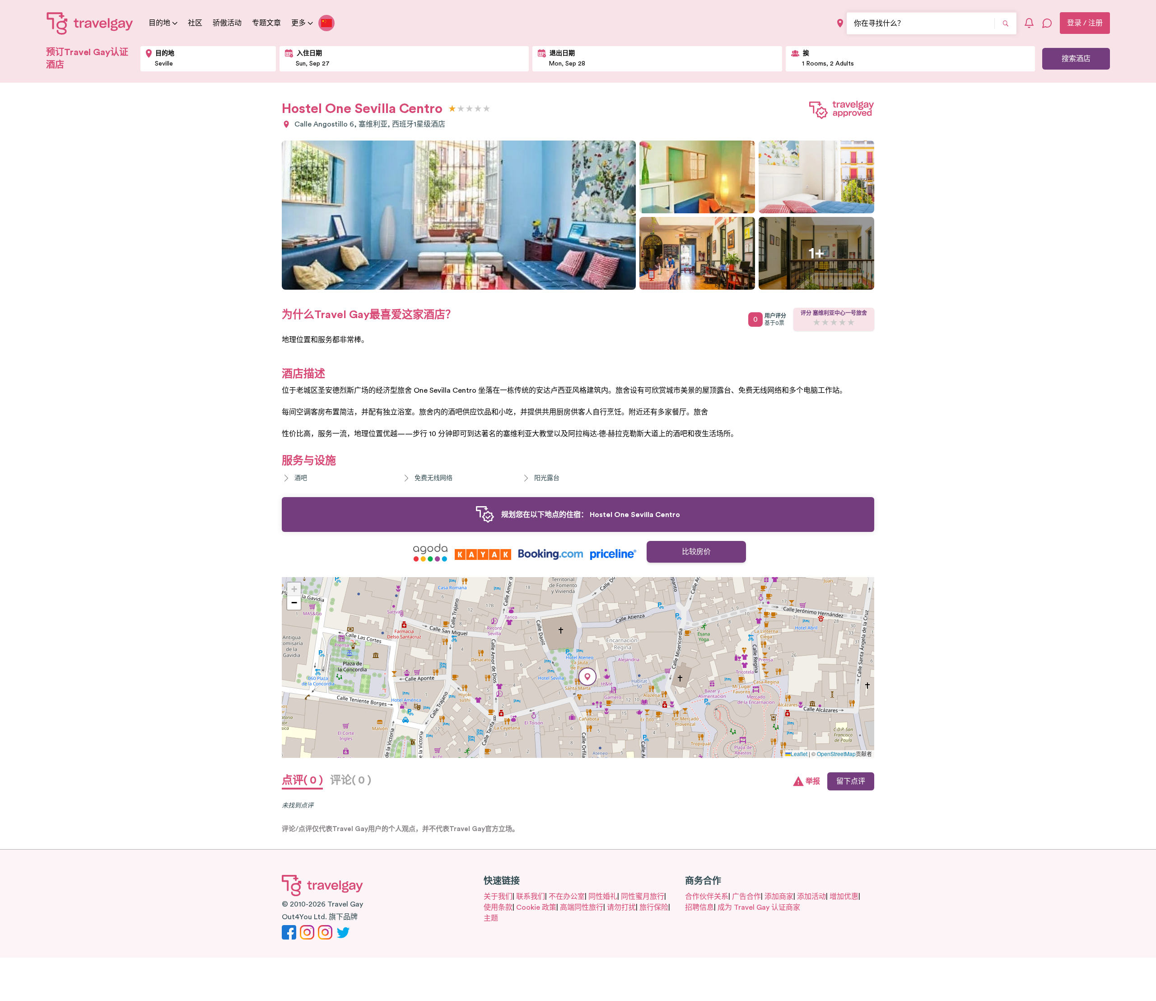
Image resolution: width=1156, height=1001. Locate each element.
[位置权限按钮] (840, 23)
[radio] (452, 109)
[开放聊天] (1047, 23)
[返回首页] (90, 23)
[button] (587, 676)
